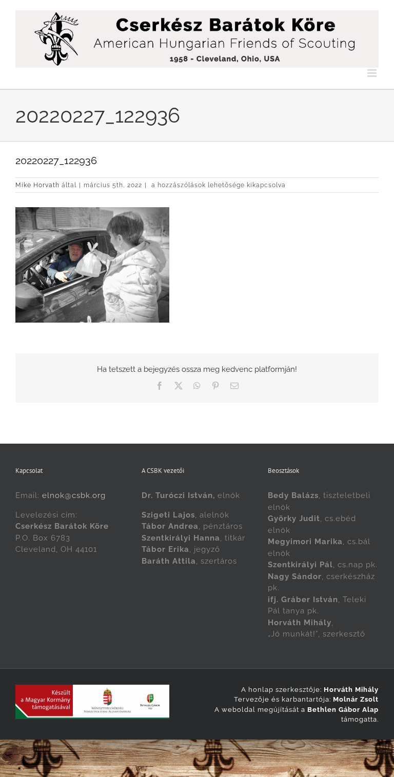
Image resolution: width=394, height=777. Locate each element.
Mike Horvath (37, 185)
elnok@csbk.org (74, 495)
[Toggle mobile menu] (373, 73)
